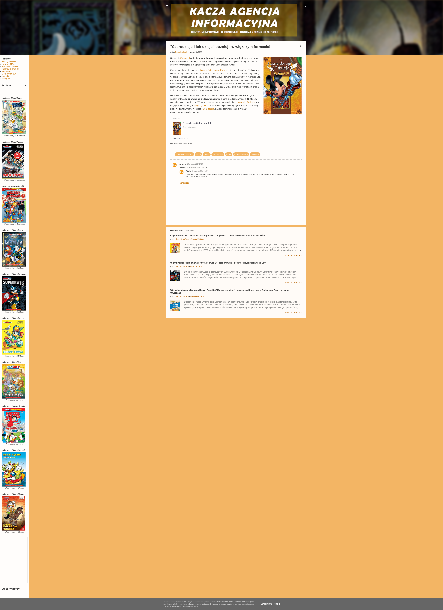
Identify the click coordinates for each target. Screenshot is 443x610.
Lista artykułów (9, 74)
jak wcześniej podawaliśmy (212, 70)
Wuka (188, 171)
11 (200, 105)
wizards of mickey (241, 154)
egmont (207, 154)
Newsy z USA (8, 64)
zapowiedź (255, 154)
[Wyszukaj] (304, 6)
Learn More (266, 604)
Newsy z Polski (9, 62)
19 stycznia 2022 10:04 (195, 164)
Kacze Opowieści (10, 66)
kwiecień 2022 (218, 154)
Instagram (6, 78)
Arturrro (183, 164)
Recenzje (6, 71)
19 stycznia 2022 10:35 (199, 171)
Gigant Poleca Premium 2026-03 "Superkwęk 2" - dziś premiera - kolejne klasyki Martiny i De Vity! (218, 263)
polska (228, 154)
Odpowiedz (184, 183)
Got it (277, 604)
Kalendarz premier (10, 69)
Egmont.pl (185, 58)
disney (198, 154)
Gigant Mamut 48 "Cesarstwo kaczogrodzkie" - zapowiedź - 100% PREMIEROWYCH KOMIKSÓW (217, 235)
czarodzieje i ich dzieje (184, 154)
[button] (300, 46)
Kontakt (5, 76)
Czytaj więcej (293, 255)
